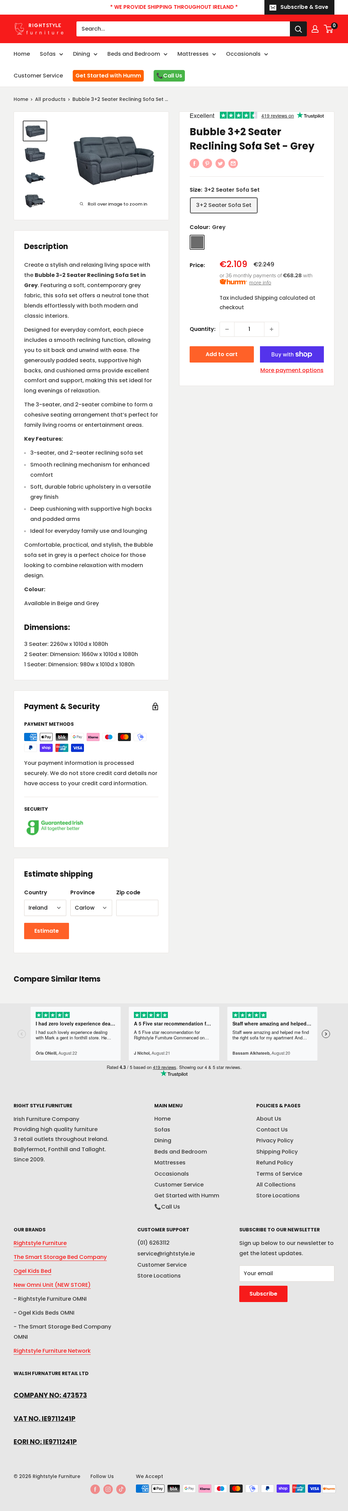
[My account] (315, 29)
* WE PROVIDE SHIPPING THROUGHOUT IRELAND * (174, 7)
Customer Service (38, 76)
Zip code (128, 892)
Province (82, 892)
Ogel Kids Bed (32, 1271)
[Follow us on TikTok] (121, 1489)
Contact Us (272, 1130)
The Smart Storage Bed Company (60, 1257)
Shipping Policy (277, 1152)
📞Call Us (169, 76)
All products (50, 99)
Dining (81, 54)
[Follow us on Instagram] (108, 1489)
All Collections (276, 1185)
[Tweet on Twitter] (220, 163)
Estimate (46, 931)
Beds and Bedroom (133, 54)
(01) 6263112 (153, 1243)
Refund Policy (274, 1162)
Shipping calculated (281, 297)
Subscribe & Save (304, 7)
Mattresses (193, 54)
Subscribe (263, 1294)
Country (35, 892)
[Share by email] (233, 163)
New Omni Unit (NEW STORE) (52, 1285)
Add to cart (222, 354)
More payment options (292, 370)
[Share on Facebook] (194, 163)
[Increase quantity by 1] (271, 329)
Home (22, 54)
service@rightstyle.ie (166, 1254)
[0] (329, 29)
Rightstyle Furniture (40, 1243)
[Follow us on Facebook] (95, 1489)
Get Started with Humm (108, 76)
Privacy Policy (274, 1140)
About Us (268, 1119)
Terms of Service (279, 1174)
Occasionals (243, 54)
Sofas (48, 54)
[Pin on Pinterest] (207, 163)
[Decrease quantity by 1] (227, 329)
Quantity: (202, 329)
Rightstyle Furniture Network (52, 1351)
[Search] (298, 28)
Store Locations (278, 1195)
